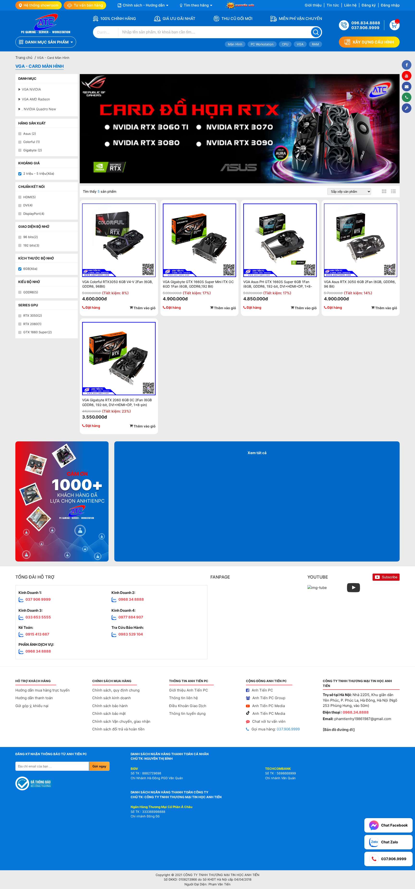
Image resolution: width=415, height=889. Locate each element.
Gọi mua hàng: (275, 729)
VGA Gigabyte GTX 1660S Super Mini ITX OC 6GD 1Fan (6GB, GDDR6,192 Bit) (198, 284)
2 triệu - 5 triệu (38, 173)
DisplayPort (33, 214)
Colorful (31, 142)
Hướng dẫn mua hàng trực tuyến (42, 690)
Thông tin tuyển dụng (187, 713)
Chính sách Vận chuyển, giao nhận (121, 721)
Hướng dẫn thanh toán (34, 698)
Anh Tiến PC (262, 690)
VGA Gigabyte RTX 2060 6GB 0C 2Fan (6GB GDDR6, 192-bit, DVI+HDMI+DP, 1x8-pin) (117, 402)
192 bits (31, 245)
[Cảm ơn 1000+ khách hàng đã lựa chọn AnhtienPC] (62, 501)
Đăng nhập (390, 5)
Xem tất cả (257, 453)
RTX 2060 (32, 324)
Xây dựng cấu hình (373, 42)
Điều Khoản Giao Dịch (187, 706)
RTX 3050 (32, 315)
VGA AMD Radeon (35, 99)
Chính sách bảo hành (110, 706)
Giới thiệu (313, 5)
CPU (285, 44)
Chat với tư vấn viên (269, 721)
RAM (315, 44)
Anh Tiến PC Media (268, 706)
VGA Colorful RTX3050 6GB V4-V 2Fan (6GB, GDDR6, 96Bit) (117, 284)
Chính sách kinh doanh (111, 698)
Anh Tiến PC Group (268, 698)
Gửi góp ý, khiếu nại (32, 706)
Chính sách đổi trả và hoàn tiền (118, 729)
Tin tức (333, 5)
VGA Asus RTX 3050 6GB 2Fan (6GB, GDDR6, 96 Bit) (360, 284)
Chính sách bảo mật (109, 713)
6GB (30, 269)
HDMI (29, 197)
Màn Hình (235, 44)
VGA (300, 44)
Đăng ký (369, 5)
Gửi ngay (99, 766)
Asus (29, 134)
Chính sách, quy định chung (116, 690)
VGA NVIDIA (31, 89)
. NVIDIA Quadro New (38, 109)
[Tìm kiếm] (316, 32)
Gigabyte (32, 150)
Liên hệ (350, 5)
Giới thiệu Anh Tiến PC (188, 690)
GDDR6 (30, 292)
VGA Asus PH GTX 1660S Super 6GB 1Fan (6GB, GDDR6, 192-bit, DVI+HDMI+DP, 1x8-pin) (277, 284)
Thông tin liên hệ (183, 698)
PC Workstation (262, 44)
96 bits (30, 237)
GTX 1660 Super (37, 332)
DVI (28, 205)
